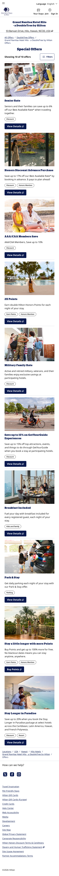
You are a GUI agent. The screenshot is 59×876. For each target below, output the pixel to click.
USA (16, 751)
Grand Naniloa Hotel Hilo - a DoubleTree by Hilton (26, 754)
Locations (6, 751)
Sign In (54, 13)
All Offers (9, 37)
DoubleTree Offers (25, 37)
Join (47, 13)
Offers (5, 757)
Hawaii (24, 751)
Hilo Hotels (36, 751)
